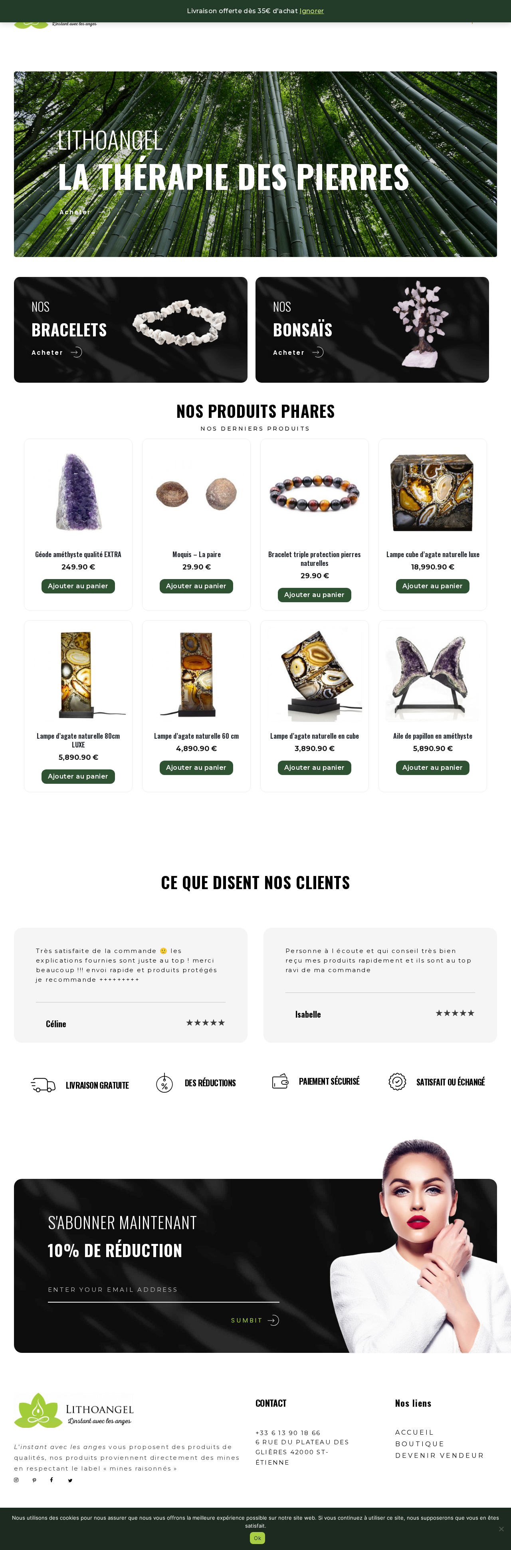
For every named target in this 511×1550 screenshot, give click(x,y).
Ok (257, 1538)
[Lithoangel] (74, 1410)
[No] (501, 1529)
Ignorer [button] (311, 11)
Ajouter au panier (78, 586)
